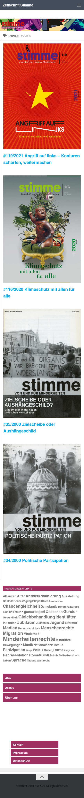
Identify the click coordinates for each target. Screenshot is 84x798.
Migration (13, 633)
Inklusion (10, 622)
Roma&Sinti (39, 654)
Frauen (18, 611)
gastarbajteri (34, 611)
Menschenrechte (57, 628)
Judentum (42, 623)
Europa (74, 606)
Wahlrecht (43, 660)
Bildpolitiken (40, 601)
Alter (21, 595)
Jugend (56, 622)
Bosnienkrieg (56, 601)
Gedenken (54, 611)
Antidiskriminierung (43, 595)
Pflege (29, 650)
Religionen (69, 650)
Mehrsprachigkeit (29, 628)
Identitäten (66, 617)
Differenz (64, 606)
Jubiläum (26, 622)
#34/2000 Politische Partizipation (36, 560)
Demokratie (49, 606)
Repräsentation (16, 654)
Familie (7, 612)
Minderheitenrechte (29, 638)
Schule (54, 655)
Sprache (18, 660)
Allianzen (9, 596)
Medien (10, 628)
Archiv (9, 688)
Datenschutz (21, 761)
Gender (70, 611)
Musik (28, 644)
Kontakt (18, 745)
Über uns (11, 697)
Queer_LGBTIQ (53, 650)
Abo (8, 678)
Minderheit (31, 633)
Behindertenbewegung (17, 601)
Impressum (20, 753)
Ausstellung (70, 596)
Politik (38, 649)
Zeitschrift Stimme (18, 5)
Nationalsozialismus (48, 645)
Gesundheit (10, 617)
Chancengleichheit (21, 606)
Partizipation (14, 649)
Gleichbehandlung (36, 617)
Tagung (31, 660)
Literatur (71, 622)
